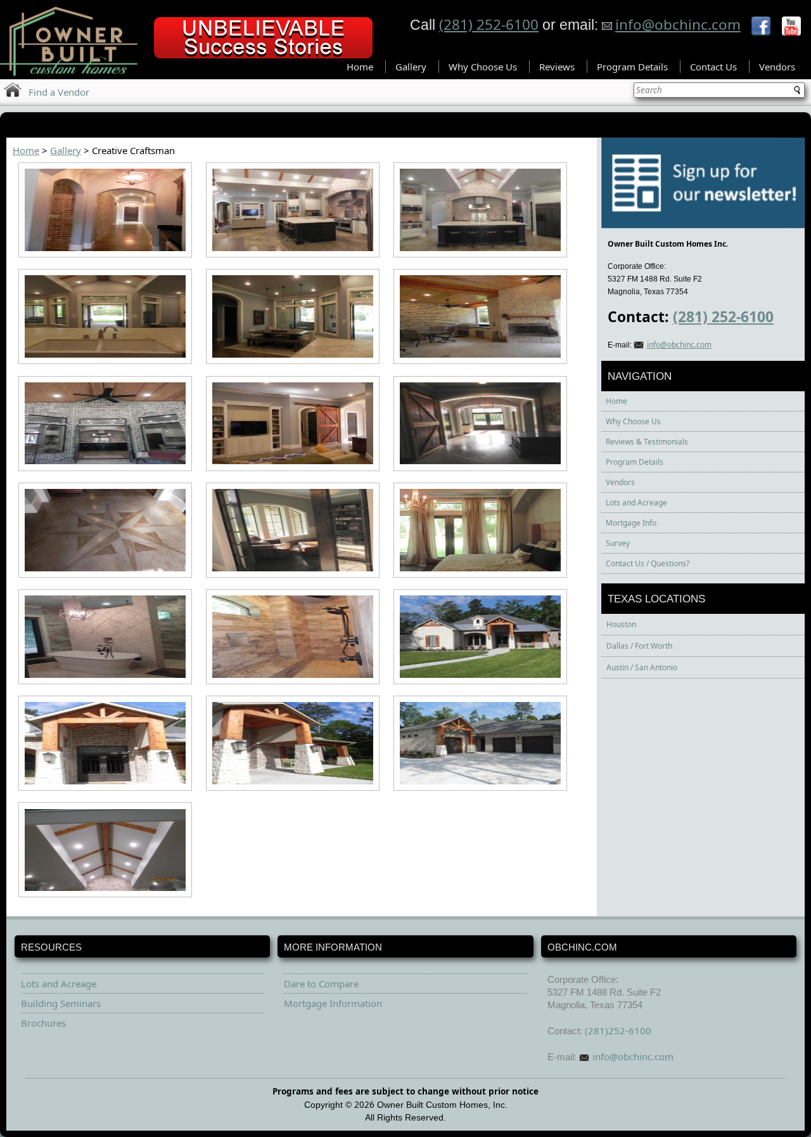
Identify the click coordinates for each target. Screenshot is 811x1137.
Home (360, 66)
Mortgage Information (333, 1003)
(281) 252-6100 (489, 24)
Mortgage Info (631, 522)
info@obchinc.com (678, 24)
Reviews (557, 66)
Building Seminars (61, 1003)
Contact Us (713, 66)
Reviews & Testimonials (647, 441)
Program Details (632, 66)
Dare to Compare (321, 983)
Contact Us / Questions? (647, 563)
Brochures (43, 1023)
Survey (618, 543)
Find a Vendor (59, 92)
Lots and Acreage (636, 502)
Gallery (410, 66)
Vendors (777, 66)
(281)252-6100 (618, 1030)
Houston (621, 624)
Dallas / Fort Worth (639, 645)
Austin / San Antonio (641, 667)
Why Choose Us (483, 66)
